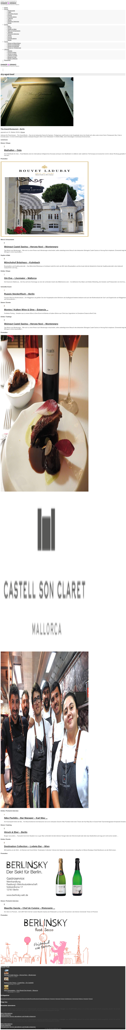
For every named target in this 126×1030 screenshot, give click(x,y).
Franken (41, 998)
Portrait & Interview (13, 21)
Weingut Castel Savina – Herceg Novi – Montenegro (31, 246)
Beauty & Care (12, 57)
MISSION (3, 1028)
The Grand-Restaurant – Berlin (13, 129)
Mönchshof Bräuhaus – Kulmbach (22, 262)
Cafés (9, 12)
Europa (2, 998)
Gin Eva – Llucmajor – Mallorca (20, 278)
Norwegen (52, 998)
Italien (20, 998)
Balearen (48, 998)
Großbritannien (68, 998)
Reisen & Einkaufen (14, 44)
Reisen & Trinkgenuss (14, 48)
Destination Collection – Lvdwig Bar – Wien (27, 846)
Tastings (10, 32)
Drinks (6, 24)
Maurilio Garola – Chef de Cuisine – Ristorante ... (29, 908)
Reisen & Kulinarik (13, 46)
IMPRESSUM (19, 1028)
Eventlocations (12, 17)
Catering (10, 18)
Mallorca (81, 998)
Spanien (12, 998)
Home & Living (12, 54)
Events (10, 15)
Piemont (32, 998)
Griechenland (75, 998)
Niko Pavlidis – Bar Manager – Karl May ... (25, 818)
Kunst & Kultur (12, 52)
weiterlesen (4, 139)
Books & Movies (12, 58)
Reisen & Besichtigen (14, 43)
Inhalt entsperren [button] (6, 1015)
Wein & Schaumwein (14, 31)
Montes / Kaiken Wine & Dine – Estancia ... (26, 309)
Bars (9, 26)
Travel (6, 41)
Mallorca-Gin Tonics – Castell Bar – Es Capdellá (18, 982)
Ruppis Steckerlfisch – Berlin (19, 294)
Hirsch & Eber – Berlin (15, 832)
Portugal (91, 998)
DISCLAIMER (40, 1028)
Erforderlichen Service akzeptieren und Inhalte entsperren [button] (18, 1016)
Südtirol (28, 998)
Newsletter (7, 60)
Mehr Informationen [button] (6, 1013)
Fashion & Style (12, 55)
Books (9, 23)
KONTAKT (10, 1028)
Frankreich (16, 998)
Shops (9, 20)
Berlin (44, 998)
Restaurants (11, 10)
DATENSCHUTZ (29, 1028)
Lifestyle (6, 49)
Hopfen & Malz (12, 29)
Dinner (6, 9)
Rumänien (36, 998)
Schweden (85, 998)
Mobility (10, 51)
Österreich (24, 998)
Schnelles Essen (13, 14)
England (63, 998)
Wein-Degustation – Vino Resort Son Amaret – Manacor (21, 990)
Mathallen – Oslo (13, 150)
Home (6, 7)
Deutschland (7, 998)
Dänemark (57, 998)
